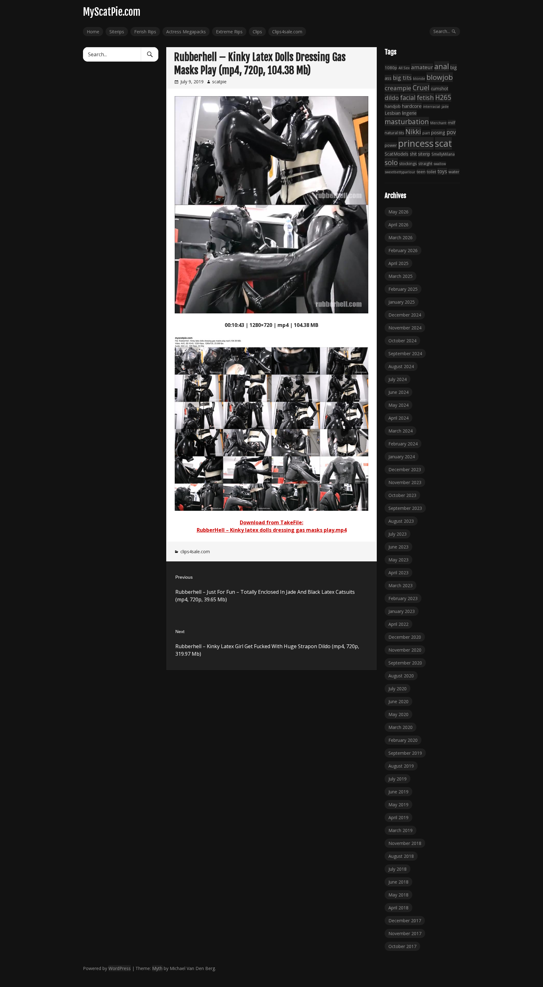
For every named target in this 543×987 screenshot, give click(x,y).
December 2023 (404, 469)
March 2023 (400, 585)
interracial (431, 106)
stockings (408, 163)
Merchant (438, 122)
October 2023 (402, 495)
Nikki (413, 131)
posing (438, 132)
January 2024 (401, 457)
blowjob (439, 77)
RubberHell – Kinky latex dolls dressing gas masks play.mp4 (272, 530)
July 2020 (397, 689)
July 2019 (397, 779)
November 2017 (404, 933)
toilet (431, 171)
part (426, 132)
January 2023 (401, 611)
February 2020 (403, 740)
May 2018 (398, 895)
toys (442, 171)
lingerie (409, 113)
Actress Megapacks (186, 32)
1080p (391, 67)
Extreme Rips (229, 32)
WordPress (119, 968)
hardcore (412, 106)
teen (421, 171)
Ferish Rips (145, 32)
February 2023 (403, 598)
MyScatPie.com (111, 12)
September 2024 (405, 353)
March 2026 (400, 237)
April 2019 (398, 817)
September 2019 (405, 753)
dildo (392, 98)
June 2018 (398, 882)
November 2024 (404, 328)
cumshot (439, 88)
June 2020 (398, 701)
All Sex (404, 67)
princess (416, 143)
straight (425, 163)
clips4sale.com (195, 551)
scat (443, 143)
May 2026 (398, 212)
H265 (443, 97)
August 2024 (401, 366)
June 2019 (398, 792)
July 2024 (397, 379)
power (391, 145)
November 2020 (404, 650)
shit (413, 154)
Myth (157, 968)
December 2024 (404, 315)
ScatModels (397, 154)
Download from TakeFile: (271, 522)
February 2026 (403, 250)
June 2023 (398, 547)
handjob (393, 106)
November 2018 (404, 843)
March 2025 (400, 276)
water (453, 171)
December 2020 (404, 637)
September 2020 (405, 663)
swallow (440, 164)
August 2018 (401, 856)
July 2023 (397, 534)
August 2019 (401, 766)
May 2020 (398, 714)
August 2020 (401, 676)
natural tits (394, 132)
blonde (419, 78)
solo (391, 162)
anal (441, 66)
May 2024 (398, 405)
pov (451, 132)
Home (93, 32)
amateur (422, 67)
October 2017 (402, 946)
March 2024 (400, 431)
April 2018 (398, 908)
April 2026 (398, 225)
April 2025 (398, 263)
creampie (398, 88)
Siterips (116, 32)
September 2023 (405, 508)
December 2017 (404, 921)
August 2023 (401, 521)
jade (445, 106)
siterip (424, 154)
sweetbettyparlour (400, 171)
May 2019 (398, 805)
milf (451, 122)
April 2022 (398, 624)
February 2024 (403, 444)
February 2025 (403, 289)
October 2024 (402, 341)
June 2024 (398, 392)
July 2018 (397, 869)
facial (407, 97)
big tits (402, 77)
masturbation (407, 121)
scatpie (219, 82)
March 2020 (400, 727)
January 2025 (401, 302)
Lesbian (393, 113)
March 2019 (400, 830)
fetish (425, 97)
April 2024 (398, 418)
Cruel (421, 87)
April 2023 (398, 573)
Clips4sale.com (287, 32)
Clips (257, 32)
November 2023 (404, 482)
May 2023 (398, 560)
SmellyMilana (443, 154)
